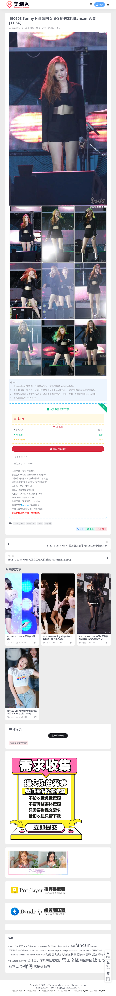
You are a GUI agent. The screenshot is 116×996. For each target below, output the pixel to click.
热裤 (21, 960)
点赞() (102, 529)
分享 (81, 529)
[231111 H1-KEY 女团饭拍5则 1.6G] (22, 603)
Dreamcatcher (64, 946)
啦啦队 (59, 954)
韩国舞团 (86, 960)
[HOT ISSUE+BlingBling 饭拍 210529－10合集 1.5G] (58, 603)
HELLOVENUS (41, 950)
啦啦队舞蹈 (72, 954)
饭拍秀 (30, 27)
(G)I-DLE (11, 946)
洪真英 (15, 960)
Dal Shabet (53, 946)
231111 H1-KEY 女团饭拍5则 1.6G (22, 637)
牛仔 (25, 961)
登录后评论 (59, 735)
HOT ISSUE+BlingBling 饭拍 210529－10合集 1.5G (57, 637)
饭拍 (40, 523)
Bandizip (25, 505)
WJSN (43, 954)
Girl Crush (31, 950)
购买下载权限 (59, 449)
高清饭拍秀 (42, 966)
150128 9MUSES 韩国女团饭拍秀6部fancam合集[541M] (93, 637)
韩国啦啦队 (53, 960)
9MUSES (19, 946)
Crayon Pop (42, 946)
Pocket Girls (13, 955)
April (35, 946)
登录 (101, 4)
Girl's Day (22, 950)
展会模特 (97, 954)
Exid (73, 946)
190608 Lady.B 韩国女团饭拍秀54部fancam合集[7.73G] (22, 712)
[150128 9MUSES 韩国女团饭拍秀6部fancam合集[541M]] (94, 603)
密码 (89, 954)
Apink (30, 946)
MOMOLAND (85, 950)
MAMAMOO (74, 950)
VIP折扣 (59, 427)
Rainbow (21, 955)
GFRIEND (13, 950)
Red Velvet (30, 954)
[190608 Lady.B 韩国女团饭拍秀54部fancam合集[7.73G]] (22, 678)
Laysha (58, 950)
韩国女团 (31, 523)
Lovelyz (65, 950)
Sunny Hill (18, 523)
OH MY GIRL (98, 950)
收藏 (91, 529)
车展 (43, 960)
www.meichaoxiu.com (59, 985)
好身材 (82, 955)
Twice (37, 955)
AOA (25, 946)
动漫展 (50, 954)
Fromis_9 (94, 946)
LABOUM (51, 950)
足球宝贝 (33, 960)
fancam (83, 945)
